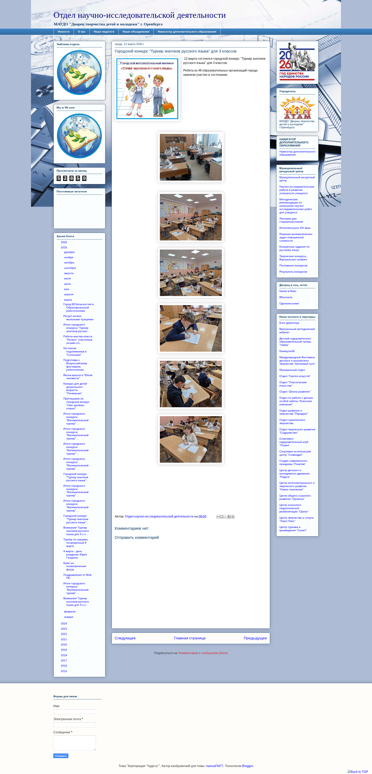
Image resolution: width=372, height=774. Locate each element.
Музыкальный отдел (292, 369)
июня (68, 283)
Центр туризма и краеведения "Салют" (293, 528)
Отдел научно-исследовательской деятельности (139, 15)
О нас (81, 31)
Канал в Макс (287, 291)
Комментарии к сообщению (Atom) (203, 653)
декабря (69, 252)
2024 (64, 623)
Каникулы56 (287, 351)
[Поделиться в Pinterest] (233, 517)
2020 (64, 644)
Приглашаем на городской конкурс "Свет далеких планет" (76, 403)
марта (68, 299)
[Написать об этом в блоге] (222, 517)
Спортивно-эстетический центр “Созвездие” (295, 453)
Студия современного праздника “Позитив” (293, 462)
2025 (64, 247)
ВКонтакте (285, 297)
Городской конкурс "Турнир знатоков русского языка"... (76, 477)
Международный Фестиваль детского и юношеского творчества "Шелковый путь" (297, 360)
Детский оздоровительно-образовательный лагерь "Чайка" (295, 342)
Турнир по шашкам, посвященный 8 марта (75, 543)
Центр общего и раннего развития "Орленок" (295, 497)
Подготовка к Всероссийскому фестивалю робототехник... (75, 364)
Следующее (125, 638)
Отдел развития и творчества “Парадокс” (293, 412)
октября (69, 262)
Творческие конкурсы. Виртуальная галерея (293, 258)
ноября (69, 257)
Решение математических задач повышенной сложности (295, 237)
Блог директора (289, 322)
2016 (64, 665)
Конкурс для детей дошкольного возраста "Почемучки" (75, 388)
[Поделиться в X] (225, 517)
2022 (64, 633)
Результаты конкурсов (293, 271)
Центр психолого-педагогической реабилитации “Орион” (294, 508)
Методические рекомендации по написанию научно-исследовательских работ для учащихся (295, 206)
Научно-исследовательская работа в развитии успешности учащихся (296, 190)
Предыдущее (255, 638)
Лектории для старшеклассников (291, 220)
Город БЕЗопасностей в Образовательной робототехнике (78, 307)
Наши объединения (136, 31)
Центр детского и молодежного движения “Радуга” (294, 473)
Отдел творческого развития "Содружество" (297, 431)
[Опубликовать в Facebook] (229, 517)
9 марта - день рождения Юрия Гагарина (75, 554)
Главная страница (190, 638)
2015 (64, 671)
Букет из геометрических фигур (74, 566)
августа (69, 273)
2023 (64, 628)
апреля (69, 294)
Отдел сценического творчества (292, 421)
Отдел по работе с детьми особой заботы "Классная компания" (296, 401)
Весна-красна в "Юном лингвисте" (77, 377)
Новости (64, 31)
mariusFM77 (214, 766)
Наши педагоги (104, 31)
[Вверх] (358, 772)
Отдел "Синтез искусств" (294, 376)
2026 (64, 242)
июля (68, 278)
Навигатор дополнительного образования (187, 31)
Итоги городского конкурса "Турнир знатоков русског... (76, 328)
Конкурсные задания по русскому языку (294, 248)
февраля (70, 611)
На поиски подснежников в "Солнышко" (74, 351)
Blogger (247, 766)
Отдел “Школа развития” (295, 391)
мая (67, 289)
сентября (70, 267)
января (69, 616)
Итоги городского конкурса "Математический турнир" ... (76, 418)
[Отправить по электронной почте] (218, 517)
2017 (64, 660)
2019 (64, 649)
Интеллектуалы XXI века (294, 227)
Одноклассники (289, 303)
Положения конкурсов (293, 265)
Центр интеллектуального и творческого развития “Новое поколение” (296, 486)
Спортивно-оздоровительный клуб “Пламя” (293, 442)
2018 (64, 655)
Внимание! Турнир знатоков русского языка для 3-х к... (76, 531)
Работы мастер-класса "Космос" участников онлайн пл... (77, 339)
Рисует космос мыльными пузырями (78, 317)
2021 (64, 639)
